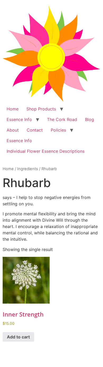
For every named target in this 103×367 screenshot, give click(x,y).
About (13, 130)
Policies (58, 130)
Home (12, 109)
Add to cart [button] (18, 337)
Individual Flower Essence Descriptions (46, 151)
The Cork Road (62, 119)
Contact (35, 130)
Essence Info (19, 119)
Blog (89, 119)
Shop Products (41, 109)
